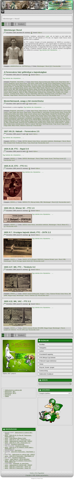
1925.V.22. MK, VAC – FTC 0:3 (17, 301)
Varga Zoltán (7, 125)
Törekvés (32, 295)
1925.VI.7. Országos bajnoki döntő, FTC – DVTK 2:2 (27, 232)
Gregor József (28, 114)
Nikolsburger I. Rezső (43, 66)
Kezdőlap (42, 344)
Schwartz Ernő (51, 92)
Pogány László (31, 91)
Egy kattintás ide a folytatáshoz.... (50, 50)
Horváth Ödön (19, 86)
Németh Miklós (37, 119)
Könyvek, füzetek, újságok (46, 367)
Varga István (64, 124)
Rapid (42, 158)
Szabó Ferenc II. (59, 122)
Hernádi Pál (53, 114)
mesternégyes (37, 118)
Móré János (20, 119)
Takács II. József (25, 93)
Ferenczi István (65, 83)
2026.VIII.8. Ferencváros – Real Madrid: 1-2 (20, 452)
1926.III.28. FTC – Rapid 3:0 (16, 149)
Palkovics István (13, 91)
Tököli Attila (33, 93)
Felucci (7, 459)
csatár (47, 36)
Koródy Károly (12, 117)
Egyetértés (41, 473)
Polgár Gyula (42, 121)
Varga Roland (14, 95)
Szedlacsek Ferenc (21, 143)
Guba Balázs (55, 85)
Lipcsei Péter (32, 88)
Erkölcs (32, 473)
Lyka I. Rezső (58, 259)
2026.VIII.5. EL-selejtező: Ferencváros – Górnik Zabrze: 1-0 (18, 461)
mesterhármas (13, 118)
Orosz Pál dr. (16, 121)
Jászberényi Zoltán (13, 115)
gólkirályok (48, 85)
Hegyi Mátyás (64, 85)
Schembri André (32, 92)
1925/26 (12, 158)
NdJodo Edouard (23, 89)
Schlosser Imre (42, 92)
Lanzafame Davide (18, 88)
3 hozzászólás (57, 66)
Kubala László (30, 117)
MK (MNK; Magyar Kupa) (45, 328)
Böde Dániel (62, 82)
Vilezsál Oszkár (22, 95)
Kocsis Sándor (56, 86)
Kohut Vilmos (65, 86)
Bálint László (54, 82)
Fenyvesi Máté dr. (37, 112)
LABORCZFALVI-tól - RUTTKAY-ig (19, 66)
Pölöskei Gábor (50, 91)
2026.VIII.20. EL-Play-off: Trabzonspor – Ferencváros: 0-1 (18, 436)
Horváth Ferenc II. (9, 86)
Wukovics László (41, 95)
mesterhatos (20, 118)
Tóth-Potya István (49, 93)
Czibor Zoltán (12, 112)
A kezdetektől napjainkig (46, 354)
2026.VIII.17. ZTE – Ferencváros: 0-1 (19, 439)
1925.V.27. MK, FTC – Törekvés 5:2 (19, 267)
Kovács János (21, 117)
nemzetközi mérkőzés (47, 141)
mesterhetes (28, 118)
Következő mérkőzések (17, 444)
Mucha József (8, 89)
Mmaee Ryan (66, 88)
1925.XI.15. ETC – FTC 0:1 (15, 166)
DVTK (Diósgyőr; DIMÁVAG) (36, 259)
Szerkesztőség (43, 370)
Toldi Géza (41, 93)
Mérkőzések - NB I (10, 391)
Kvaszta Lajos (8, 88)
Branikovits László (14, 83)
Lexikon (41, 351)
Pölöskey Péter (59, 91)
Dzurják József (47, 83)
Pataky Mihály (22, 91)
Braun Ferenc (23, 83)
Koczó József (60, 115)
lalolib (34, 103)
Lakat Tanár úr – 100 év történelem (19, 459)
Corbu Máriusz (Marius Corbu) (17, 438)
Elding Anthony (56, 83)
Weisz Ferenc (32, 95)
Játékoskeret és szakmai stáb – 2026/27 (19, 433)
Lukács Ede (60, 117)
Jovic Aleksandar (47, 86)
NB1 (14, 89)
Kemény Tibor (34, 115)
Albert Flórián (34, 82)
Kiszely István (43, 115)
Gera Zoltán (41, 85)
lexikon (26, 88)
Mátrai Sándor (40, 88)
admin (6, 435)
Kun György (18, 450)
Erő (36, 473)
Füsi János (34, 85)
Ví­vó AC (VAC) (21, 329)
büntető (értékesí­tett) (33, 293)
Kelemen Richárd (49, 259)
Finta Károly (7, 85)
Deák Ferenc (38, 83)
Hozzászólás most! (54, 95)
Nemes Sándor (33, 89)
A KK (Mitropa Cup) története (47, 357)
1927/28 (12, 141)
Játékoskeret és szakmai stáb (13, 390)
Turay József (57, 124)
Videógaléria (42, 348)
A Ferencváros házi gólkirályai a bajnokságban (25, 72)
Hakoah (30, 141)
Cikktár (41, 364)
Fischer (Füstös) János (56, 112)
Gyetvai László (37, 114)
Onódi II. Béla (8, 121)
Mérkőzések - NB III (10, 393)
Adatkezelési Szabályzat (46, 374)
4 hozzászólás (37, 125)
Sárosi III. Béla (23, 92)
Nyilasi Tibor (62, 89)
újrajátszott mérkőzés (10, 329)
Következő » (21, 24)
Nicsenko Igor (42, 89)
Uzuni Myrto (58, 93)
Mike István (59, 88)
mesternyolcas (46, 118)
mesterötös (53, 118)
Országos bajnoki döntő (23, 261)
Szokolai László (14, 93)
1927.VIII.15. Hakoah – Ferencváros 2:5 (21, 131)
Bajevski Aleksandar (44, 82)
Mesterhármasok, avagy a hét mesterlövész (24, 101)
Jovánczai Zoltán (36, 86)
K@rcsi (40, 32)
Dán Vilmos (31, 83)
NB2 (17, 89)
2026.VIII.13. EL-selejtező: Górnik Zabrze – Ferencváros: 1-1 (19, 448)
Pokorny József (40, 91)
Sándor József (50, 121)
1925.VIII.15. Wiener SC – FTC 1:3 (19, 208)
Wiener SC (65, 224)
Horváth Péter (27, 86)
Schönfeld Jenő (32, 122)
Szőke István (11, 124)
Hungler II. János (45, 293)
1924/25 (12, 259)
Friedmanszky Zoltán (24, 85)
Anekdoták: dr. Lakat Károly (21, 463)
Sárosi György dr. (13, 92)
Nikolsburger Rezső (13, 30)
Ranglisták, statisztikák (16, 82)
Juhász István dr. (24, 115)
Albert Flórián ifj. (43, 111)
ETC (29, 202)
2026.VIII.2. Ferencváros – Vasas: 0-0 (20, 466)
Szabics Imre (59, 92)
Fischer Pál (14, 85)
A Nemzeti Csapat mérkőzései (47, 361)
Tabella (7, 396)
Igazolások (8, 394)
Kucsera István (39, 117)
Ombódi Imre (66, 119)
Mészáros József (50, 88)
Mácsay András (35, 202)
